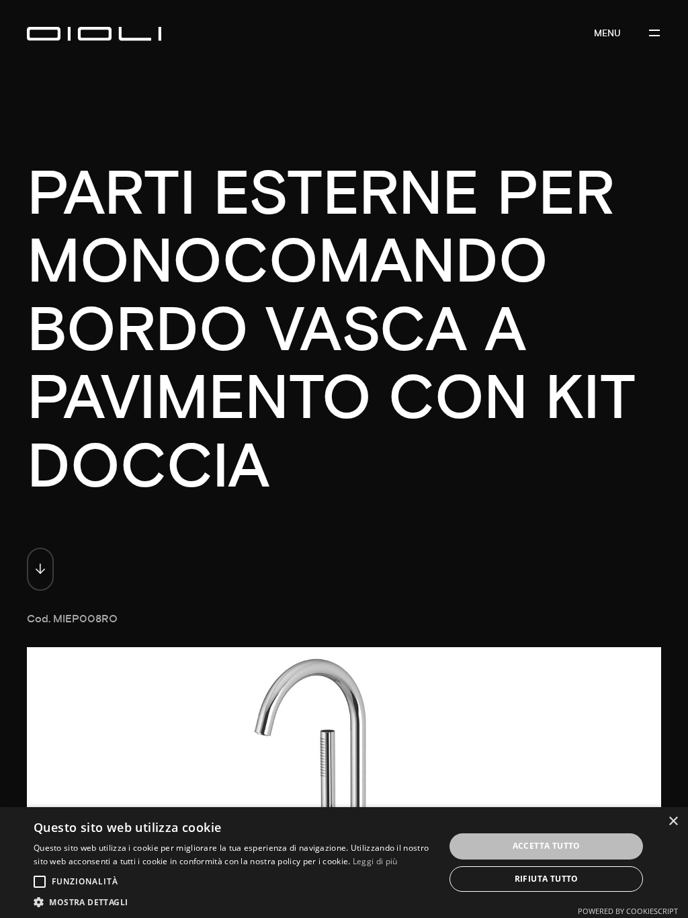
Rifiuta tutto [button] (546, 878)
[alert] (344, 862)
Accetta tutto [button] (546, 845)
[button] (233, 901)
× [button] (673, 822)
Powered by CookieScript (628, 911)
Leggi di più (375, 861)
